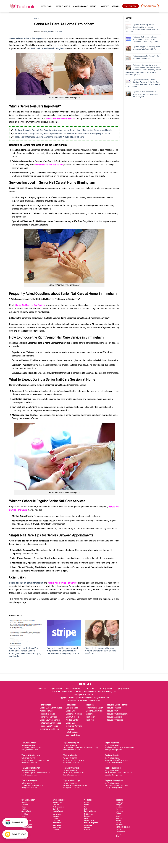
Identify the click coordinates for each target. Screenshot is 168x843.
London (24, 803)
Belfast (118, 830)
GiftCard (116, 6)
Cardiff (118, 816)
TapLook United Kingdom (117, 714)
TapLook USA (112, 711)
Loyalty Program (123, 688)
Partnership (71, 705)
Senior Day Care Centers (50, 720)
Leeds (86, 803)
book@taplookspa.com (30, 750)
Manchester (57, 814)
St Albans (25, 809)
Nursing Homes (46, 711)
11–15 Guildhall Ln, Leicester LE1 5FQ (119, 773)
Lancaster (56, 820)
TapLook (58, 32)
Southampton (26, 820)
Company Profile (105, 688)
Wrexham (119, 825)
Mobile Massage (80, 6)
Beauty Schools (72, 717)
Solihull (55, 809)
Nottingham (88, 814)
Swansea (119, 818)
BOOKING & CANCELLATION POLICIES (84, 700)
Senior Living (71, 723)
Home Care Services (48, 717)
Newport (119, 820)
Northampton (89, 820)
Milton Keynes (27, 825)
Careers (89, 714)
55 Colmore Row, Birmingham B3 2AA (35, 760)
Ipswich (87, 830)
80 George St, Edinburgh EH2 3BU (75, 785)
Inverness (119, 811)
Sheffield (87, 805)
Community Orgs (73, 735)
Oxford (24, 816)
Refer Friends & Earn (94, 708)
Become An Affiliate (94, 711)
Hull (85, 809)
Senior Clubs (71, 711)
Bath (23, 832)
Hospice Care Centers (49, 726)
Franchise (70, 729)
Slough (24, 807)
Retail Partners (72, 732)
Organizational (56, 688)
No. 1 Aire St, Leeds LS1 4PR (73, 760)
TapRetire (90, 720)
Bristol (24, 830)
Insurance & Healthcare (49, 729)
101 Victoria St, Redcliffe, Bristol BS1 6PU (120, 748)
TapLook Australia (114, 717)
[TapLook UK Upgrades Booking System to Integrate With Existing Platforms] (102, 633)
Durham (56, 830)
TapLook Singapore (115, 720)
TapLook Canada (114, 708)
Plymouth (25, 834)
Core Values (89, 688)
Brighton (25, 814)
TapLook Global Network (117, 705)
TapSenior (90, 717)
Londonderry (120, 832)
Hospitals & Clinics (47, 714)
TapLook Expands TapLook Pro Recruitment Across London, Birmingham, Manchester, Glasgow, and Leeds (63, 130)
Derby (86, 818)
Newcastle (57, 825)
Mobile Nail (46, 6)
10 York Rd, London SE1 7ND (32, 748)
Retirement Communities (50, 723)
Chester (56, 818)
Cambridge (88, 825)
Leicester (87, 816)
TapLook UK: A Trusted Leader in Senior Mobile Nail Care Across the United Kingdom (145, 94)
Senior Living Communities (51, 708)
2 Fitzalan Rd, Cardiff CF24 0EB (116, 760)
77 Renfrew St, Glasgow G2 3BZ (33, 785)
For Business (45, 705)
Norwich (87, 827)
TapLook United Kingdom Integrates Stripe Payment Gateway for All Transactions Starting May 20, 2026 (62, 133)
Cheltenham (26, 838)
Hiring (93, 6)
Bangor (118, 822)
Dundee (118, 809)
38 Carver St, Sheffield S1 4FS (73, 773)
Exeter (24, 836)
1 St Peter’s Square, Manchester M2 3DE (36, 773)
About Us (42, 688)
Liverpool (56, 816)
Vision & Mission (73, 688)
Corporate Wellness (74, 714)
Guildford (25, 822)
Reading (25, 818)
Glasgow (119, 805)
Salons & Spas (72, 708)
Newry (118, 836)
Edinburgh (119, 803)
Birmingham (57, 803)
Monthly (105, 6)
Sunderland (57, 827)
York (85, 807)
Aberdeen (119, 807)
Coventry (56, 805)
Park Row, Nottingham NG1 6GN (116, 785)
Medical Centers (72, 720)
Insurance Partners (74, 726)
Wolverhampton (58, 807)
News (36, 18)
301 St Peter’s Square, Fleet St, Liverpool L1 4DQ (80, 748)
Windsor (25, 805)
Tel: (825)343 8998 (28, 746)
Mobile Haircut (63, 6)
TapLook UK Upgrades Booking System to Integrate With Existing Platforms (49, 137)
